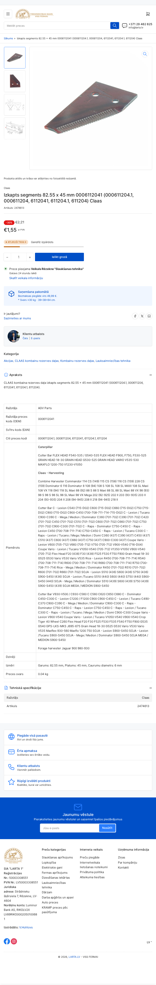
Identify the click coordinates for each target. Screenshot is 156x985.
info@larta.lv (136, 27)
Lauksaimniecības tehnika (113, 361)
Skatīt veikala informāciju (26, 278)
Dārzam (47, 892)
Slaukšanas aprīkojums (57, 857)
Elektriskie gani (52, 867)
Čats (26, 338)
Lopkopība (49, 862)
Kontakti (123, 867)
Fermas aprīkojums (55, 872)
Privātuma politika (92, 872)
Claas (7, 187)
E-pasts (35, 338)
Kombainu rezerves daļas (77, 361)
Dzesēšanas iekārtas (56, 877)
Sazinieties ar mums (17, 318)
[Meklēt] (115, 25)
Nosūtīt (107, 828)
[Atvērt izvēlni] (8, 14)
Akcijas (8, 361)
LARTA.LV (74, 956)
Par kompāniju (127, 862)
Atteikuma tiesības (92, 877)
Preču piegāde (89, 857)
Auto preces (50, 902)
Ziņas (121, 857)
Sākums (8, 38)
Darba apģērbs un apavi (58, 897)
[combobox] (62, 26)
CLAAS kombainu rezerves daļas (37, 361)
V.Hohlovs (26, 927)
